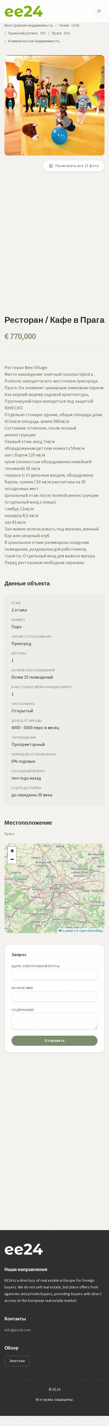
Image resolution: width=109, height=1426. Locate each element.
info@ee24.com (17, 1330)
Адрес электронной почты (35, 966)
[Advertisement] (54, 246)
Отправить (54, 1041)
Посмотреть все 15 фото (77, 166)
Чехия (64, 25)
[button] (12, 851)
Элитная (17, 1361)
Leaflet (67, 930)
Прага (56, 33)
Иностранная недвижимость (28, 25)
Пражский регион (23, 33)
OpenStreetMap (91, 930)
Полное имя (22, 988)
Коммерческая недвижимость (34, 41)
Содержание (22, 1010)
